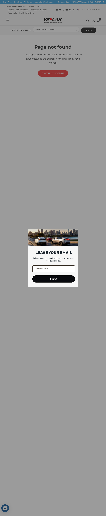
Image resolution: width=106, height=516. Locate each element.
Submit (53, 279)
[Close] (75, 232)
